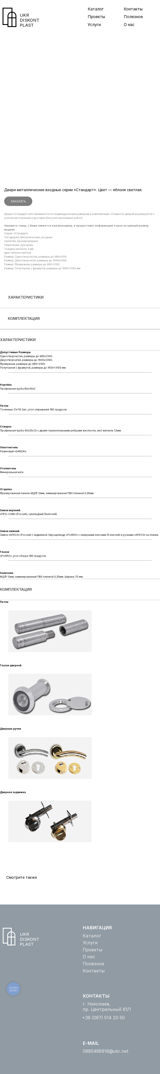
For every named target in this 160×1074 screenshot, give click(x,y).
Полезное (133, 16)
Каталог (96, 8)
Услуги (94, 24)
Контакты (133, 8)
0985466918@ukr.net (105, 1051)
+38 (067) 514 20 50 (103, 1017)
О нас (129, 24)
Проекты (96, 16)
